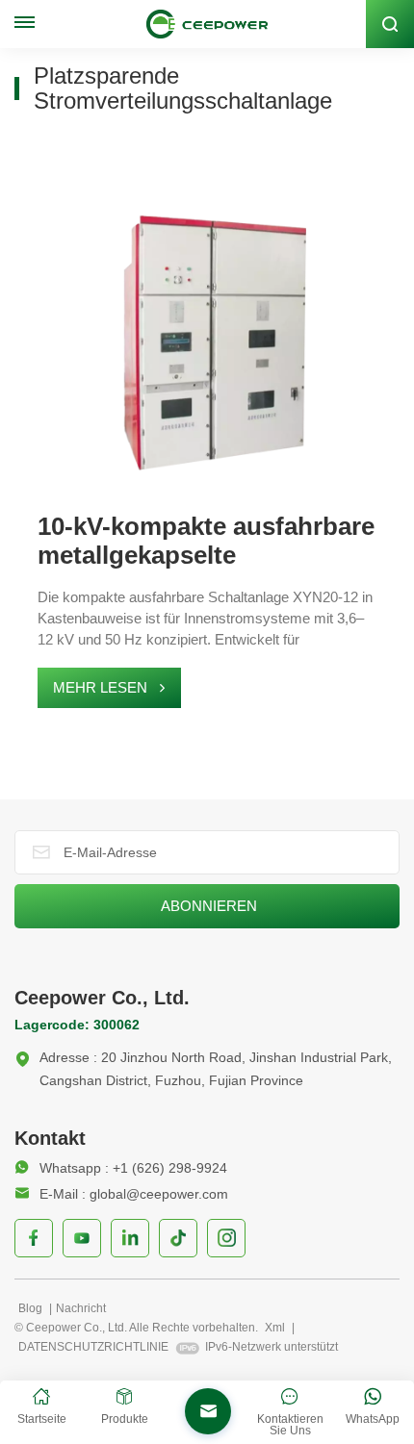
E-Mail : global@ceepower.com (133, 1194)
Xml (275, 1327)
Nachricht (81, 1308)
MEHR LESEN (100, 687)
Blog (31, 1308)
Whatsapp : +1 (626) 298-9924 (133, 1168)
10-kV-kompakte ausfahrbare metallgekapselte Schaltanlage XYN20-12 (206, 541)
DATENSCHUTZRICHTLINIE (93, 1347)
